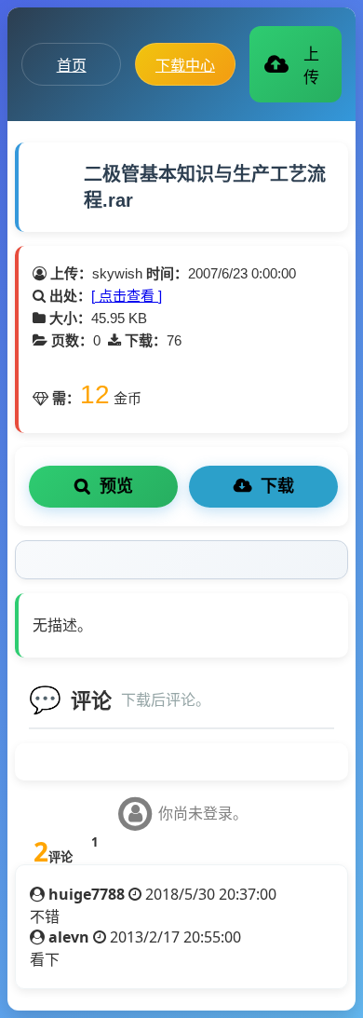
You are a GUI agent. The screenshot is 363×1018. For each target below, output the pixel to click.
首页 (72, 65)
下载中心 (185, 65)
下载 (277, 486)
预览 (116, 486)
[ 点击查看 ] (126, 296)
